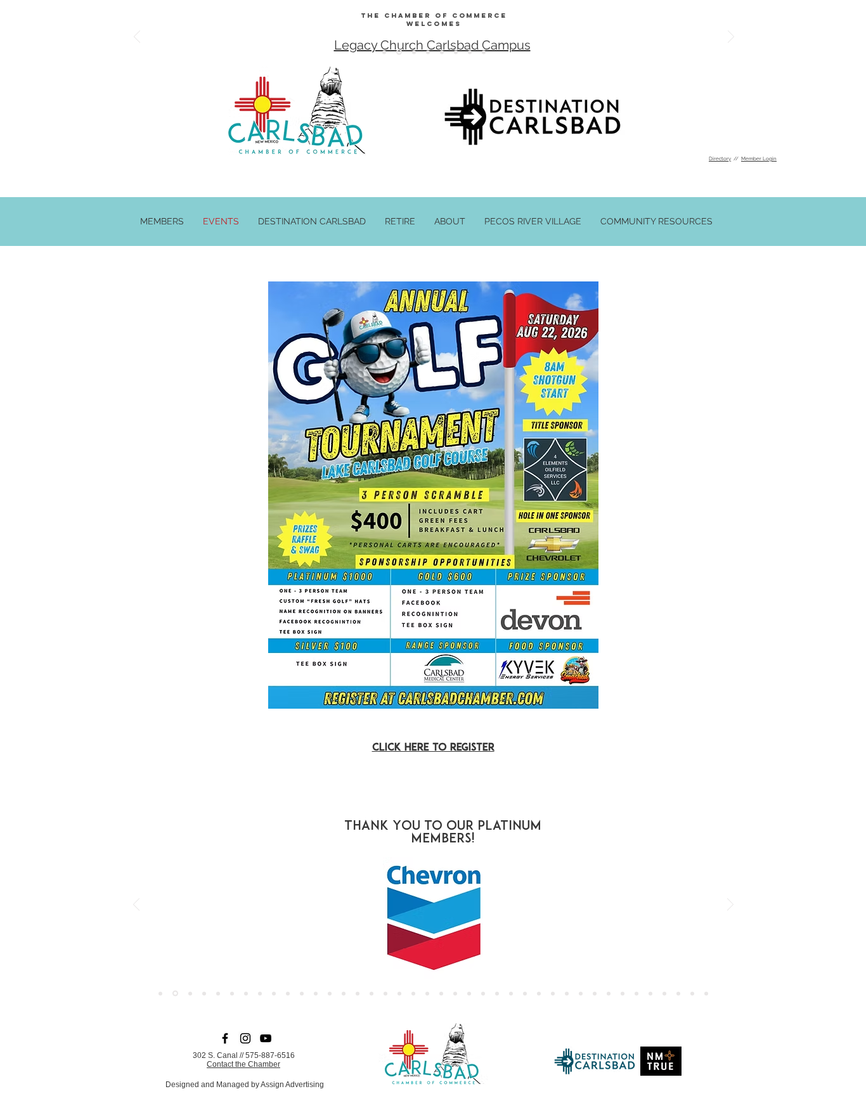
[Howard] (218, 993)
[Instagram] (245, 1038)
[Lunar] (525, 993)
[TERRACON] (399, 993)
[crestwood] (371, 993)
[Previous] (137, 37)
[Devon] (581, 993)
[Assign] (190, 993)
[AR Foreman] (160, 993)
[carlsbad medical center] (357, 993)
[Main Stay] (330, 993)
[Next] (731, 37)
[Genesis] (469, 993)
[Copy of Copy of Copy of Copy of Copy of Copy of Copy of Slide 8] (384, 52)
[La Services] (413, 993)
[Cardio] (483, 993)
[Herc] (553, 993)
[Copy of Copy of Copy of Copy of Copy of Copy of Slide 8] (413, 52)
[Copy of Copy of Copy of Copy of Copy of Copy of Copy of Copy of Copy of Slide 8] (456, 52)
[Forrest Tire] (204, 993)
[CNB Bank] (427, 993)
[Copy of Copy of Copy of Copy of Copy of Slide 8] (398, 52)
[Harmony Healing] (455, 993)
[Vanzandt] (344, 993)
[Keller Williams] (497, 993)
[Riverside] (246, 993)
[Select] (664, 993)
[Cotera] (441, 993)
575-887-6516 (270, 1055)
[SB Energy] (232, 993)
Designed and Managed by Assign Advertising (244, 1084)
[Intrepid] (636, 993)
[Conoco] (260, 993)
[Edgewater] (385, 993)
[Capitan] (595, 993)
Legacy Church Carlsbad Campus (432, 45)
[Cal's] (567, 993)
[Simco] (288, 993)
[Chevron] (175, 993)
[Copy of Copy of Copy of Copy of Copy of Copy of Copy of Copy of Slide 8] (442, 52)
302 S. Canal (215, 1055)
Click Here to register (433, 748)
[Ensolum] (678, 993)
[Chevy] (274, 993)
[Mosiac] (609, 993)
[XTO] (302, 993)
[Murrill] (316, 993)
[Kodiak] (650, 993)
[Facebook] (225, 1038)
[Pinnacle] (692, 993)
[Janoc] (511, 993)
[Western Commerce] (706, 993)
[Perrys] (539, 993)
